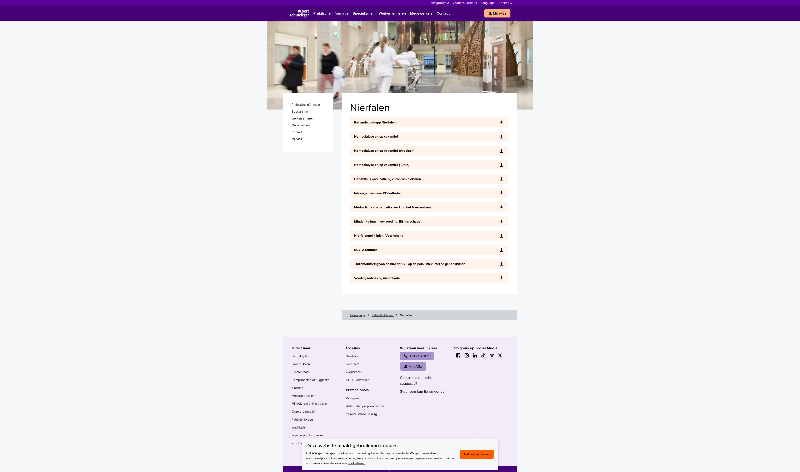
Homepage (357, 315)
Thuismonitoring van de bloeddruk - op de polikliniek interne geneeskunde (409, 264)
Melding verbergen (477, 454)
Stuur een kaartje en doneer (423, 391)
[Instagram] (466, 355)
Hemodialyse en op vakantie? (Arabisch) (384, 150)
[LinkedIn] (475, 355)
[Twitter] (500, 355)
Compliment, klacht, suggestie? (416, 380)
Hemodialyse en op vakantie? (376, 136)
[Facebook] (458, 355)
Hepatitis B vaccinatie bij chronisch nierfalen (387, 179)
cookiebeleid (356, 463)
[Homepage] (299, 13)
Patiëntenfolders (383, 315)
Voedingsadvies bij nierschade (377, 278)
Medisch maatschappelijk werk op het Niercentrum (392, 207)
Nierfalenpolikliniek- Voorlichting (378, 235)
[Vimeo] (492, 355)
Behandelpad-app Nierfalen (375, 122)
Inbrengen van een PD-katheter (377, 193)
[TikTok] (483, 355)
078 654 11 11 (419, 356)
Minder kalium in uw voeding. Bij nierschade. (387, 221)
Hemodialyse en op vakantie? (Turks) (381, 164)
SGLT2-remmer (365, 249)
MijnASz (415, 366)
